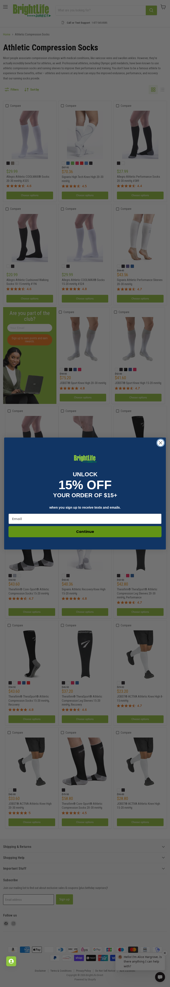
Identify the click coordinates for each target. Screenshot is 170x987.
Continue (85, 531)
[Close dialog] (160, 442)
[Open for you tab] (11, 961)
